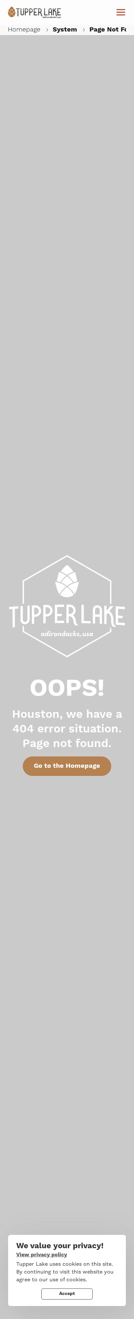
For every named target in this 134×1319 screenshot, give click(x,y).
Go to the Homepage (67, 766)
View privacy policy (41, 1254)
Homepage (24, 29)
